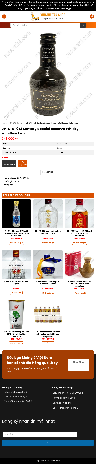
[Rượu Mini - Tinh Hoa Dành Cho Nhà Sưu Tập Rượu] (48, 16)
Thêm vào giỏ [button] (17, 243)
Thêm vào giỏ (9, 165)
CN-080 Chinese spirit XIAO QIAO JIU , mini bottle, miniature (16, 334)
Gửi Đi (48, 443)
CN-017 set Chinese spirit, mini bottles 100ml (48, 283)
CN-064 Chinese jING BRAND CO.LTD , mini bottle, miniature (79, 233)
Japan (59, 148)
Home (4, 123)
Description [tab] (48, 172)
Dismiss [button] (75, 8)
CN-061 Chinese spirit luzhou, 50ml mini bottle (48, 232)
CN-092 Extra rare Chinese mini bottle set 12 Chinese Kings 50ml (48, 334)
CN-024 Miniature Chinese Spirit (16, 283)
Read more (16, 292)
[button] (4, 16)
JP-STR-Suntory (17, 123)
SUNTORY (61, 152)
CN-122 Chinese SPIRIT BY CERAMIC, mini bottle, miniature (79, 284)
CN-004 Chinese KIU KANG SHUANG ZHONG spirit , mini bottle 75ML (16, 233)
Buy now (23, 165)
